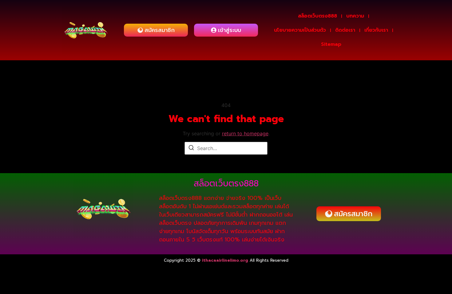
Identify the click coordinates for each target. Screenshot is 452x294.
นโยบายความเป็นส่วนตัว (300, 30)
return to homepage (245, 133)
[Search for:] (226, 148)
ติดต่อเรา (345, 30)
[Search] (191, 148)
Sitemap (331, 44)
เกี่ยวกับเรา (376, 30)
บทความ (355, 16)
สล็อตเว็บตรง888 (317, 16)
